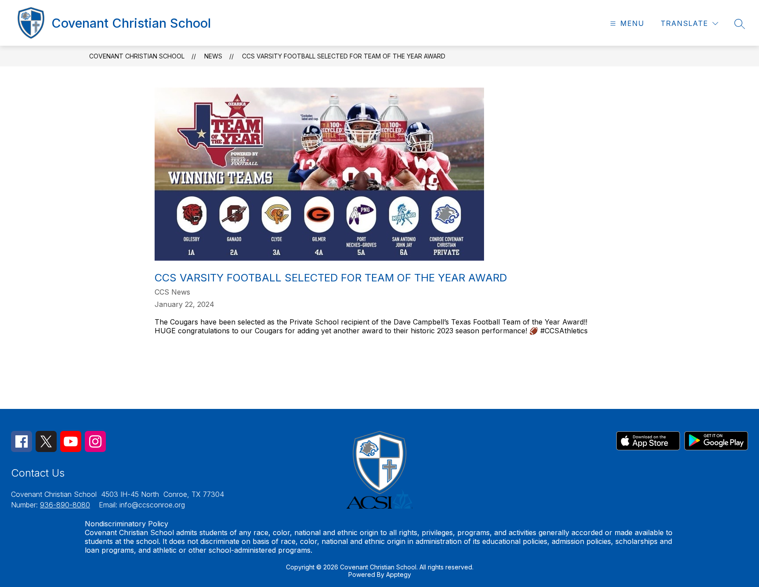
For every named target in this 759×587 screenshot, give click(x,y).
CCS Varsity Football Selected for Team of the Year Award (343, 56)
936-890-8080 (65, 504)
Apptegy (398, 574)
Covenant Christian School (136, 56)
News (213, 56)
